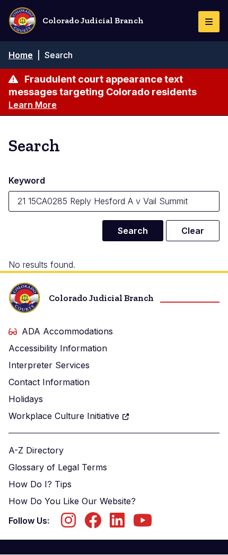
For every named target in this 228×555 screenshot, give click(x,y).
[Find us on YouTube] (142, 523)
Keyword (26, 180)
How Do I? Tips (40, 484)
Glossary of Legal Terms (57, 467)
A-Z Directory (36, 450)
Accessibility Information (57, 348)
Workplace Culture (63, 416)
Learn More (32, 104)
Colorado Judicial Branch (93, 20)
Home (20, 55)
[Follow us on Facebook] (92, 523)
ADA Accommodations (67, 331)
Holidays (25, 399)
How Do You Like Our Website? (72, 501)
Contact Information (49, 382)
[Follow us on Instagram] (68, 523)
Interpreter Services (49, 365)
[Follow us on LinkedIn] (117, 523)
